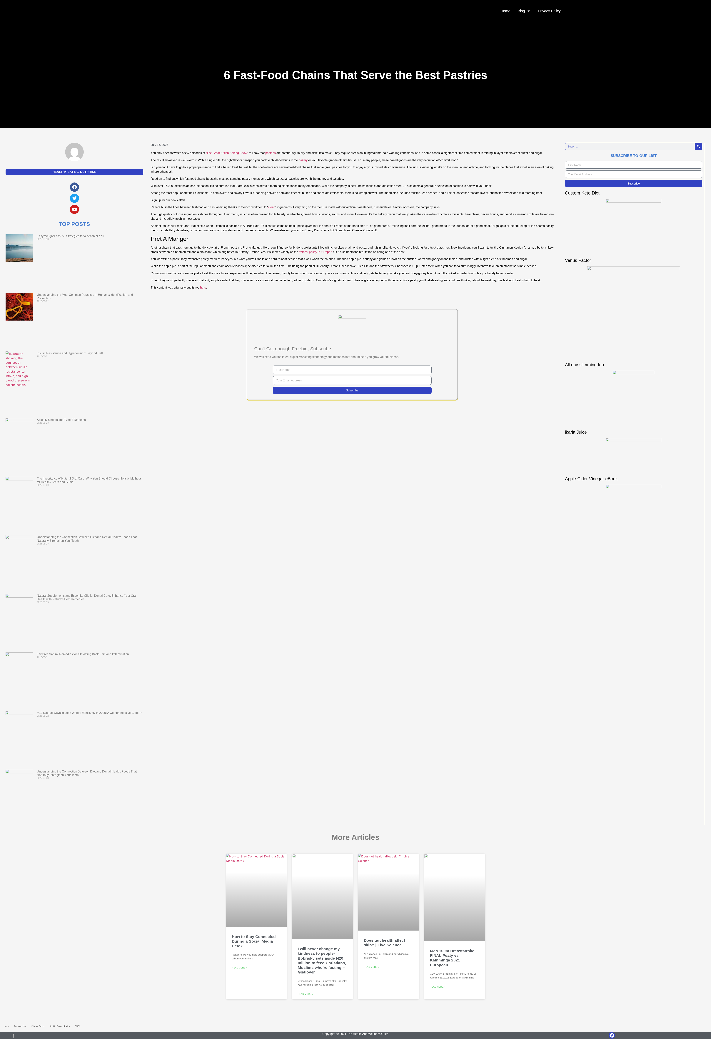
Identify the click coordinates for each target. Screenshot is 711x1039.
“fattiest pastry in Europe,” (315, 252)
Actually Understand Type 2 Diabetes (61, 419)
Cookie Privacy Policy (59, 1026)
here (203, 287)
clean (271, 207)
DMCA (78, 1026)
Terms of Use (20, 1026)
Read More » (239, 967)
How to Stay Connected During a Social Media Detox (254, 941)
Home (505, 11)
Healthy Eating (66, 171)
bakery (303, 160)
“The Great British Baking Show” (227, 153)
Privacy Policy (549, 11)
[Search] (698, 146)
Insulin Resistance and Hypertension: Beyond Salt (70, 353)
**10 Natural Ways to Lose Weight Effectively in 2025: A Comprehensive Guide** (89, 712)
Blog (521, 11)
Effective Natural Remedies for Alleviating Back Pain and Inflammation (83, 654)
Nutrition (88, 171)
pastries (270, 153)
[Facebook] (612, 1035)
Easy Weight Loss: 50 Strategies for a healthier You (70, 236)
